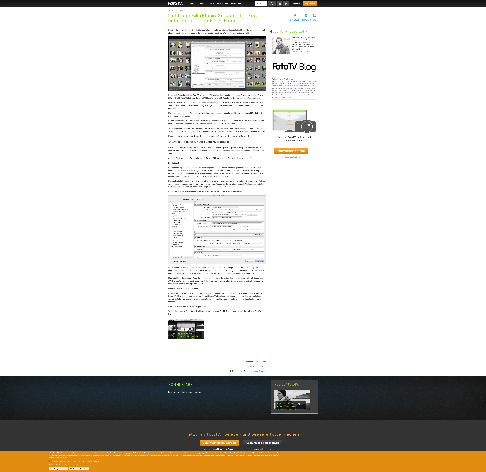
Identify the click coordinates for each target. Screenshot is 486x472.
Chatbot (54, 465)
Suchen (272, 3)
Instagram (306, 20)
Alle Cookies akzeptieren (79, 469)
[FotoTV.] (175, 3)
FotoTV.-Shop (237, 4)
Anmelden (295, 4)
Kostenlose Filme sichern (262, 442)
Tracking (54, 461)
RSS (314, 20)
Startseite (172, 10)
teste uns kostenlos (293, 157)
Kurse (211, 4)
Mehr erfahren (62, 457)
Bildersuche (279, 3)
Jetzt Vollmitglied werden (291, 150)
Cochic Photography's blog (255, 366)
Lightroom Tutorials (258, 371)
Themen (202, 4)
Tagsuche (286, 3)
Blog (182, 10)
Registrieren (310, 4)
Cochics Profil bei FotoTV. (301, 51)
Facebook (294, 20)
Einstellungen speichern (58, 469)
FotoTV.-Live (222, 4)
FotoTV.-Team (286, 97)
